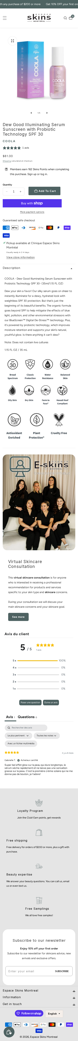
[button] (39, 660)
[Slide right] (47, 113)
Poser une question (30, 702)
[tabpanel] (39, 755)
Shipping (7, 161)
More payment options (32, 212)
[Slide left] (31, 113)
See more (18, 616)
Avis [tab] (10, 717)
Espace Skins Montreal (44, 1037)
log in (43, 174)
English (53, 1013)
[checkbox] (21, 743)
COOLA (9, 141)
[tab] (27, 717)
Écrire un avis (51, 702)
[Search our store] (66, 18)
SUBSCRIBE (62, 971)
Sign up (31, 174)
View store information (20, 257)
